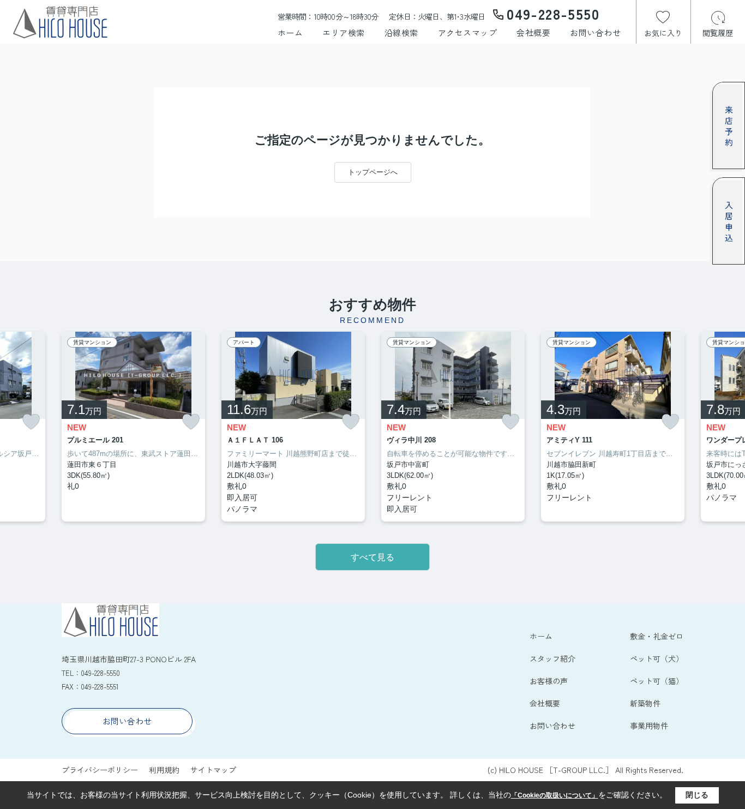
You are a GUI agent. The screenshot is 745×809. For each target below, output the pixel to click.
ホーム (290, 32)
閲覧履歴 (717, 32)
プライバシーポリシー (100, 769)
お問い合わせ (595, 32)
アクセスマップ (467, 32)
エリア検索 (343, 32)
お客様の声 (549, 680)
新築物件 (645, 703)
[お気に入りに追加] (31, 422)
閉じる (697, 794)
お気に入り (663, 32)
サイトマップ (213, 769)
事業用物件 (649, 725)
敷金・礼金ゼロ (656, 636)
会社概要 (533, 32)
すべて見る (372, 557)
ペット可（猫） (656, 680)
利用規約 (164, 769)
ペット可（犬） (656, 658)
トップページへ (373, 172)
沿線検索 (401, 32)
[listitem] (133, 427)
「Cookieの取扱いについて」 (554, 795)
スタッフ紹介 (552, 658)
